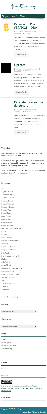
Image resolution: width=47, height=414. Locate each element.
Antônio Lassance (7, 198)
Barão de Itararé (7, 201)
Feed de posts (6, 342)
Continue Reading (21, 55)
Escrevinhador (6, 234)
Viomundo (5, 290)
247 (2, 189)
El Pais (3, 231)
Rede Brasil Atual (7, 271)
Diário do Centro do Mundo (11, 228)
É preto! (19, 65)
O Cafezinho (5, 262)
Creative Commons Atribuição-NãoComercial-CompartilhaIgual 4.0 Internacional (22, 388)
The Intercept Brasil (8, 284)
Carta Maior (5, 219)
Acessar (4, 339)
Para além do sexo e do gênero (28, 104)
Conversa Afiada (7, 225)
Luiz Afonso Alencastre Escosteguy (26, 31)
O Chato (27, 33)
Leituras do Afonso (8, 247)
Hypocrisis (28, 71)
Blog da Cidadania (7, 204)
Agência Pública (7, 192)
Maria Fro (5, 259)
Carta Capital (6, 216)
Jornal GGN (5, 244)
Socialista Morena (7, 277)
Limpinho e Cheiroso (8, 250)
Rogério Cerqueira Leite (10, 274)
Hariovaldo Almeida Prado (10, 241)
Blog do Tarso (6, 210)
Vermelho (4, 287)
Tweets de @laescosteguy (10, 297)
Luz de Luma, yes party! (10, 256)
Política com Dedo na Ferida (11, 268)
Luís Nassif (5, 253)
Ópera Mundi (6, 265)
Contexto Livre (6, 222)
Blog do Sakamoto (8, 207)
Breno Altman (6, 213)
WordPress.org (6, 349)
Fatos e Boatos (6, 238)
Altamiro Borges (7, 195)
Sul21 (3, 280)
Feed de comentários (8, 346)
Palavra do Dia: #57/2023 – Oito (25, 25)
